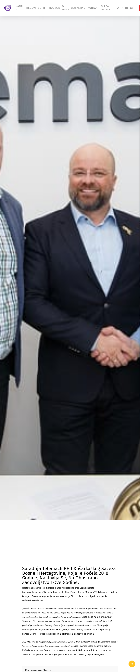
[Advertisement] (70, 546)
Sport (15, 324)
